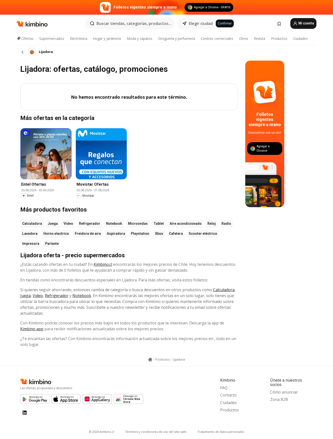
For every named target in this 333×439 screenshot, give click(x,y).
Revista (259, 38)
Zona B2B (279, 399)
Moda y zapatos (139, 38)
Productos (279, 38)
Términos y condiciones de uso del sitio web (155, 432)
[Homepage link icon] (150, 360)
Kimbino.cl (103, 264)
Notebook (114, 223)
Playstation (140, 234)
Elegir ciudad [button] (201, 23)
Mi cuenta (306, 23)
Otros (243, 38)
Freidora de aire (88, 234)
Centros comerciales (217, 38)
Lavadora (30, 234)
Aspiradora (116, 234)
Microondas (138, 223)
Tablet (159, 223)
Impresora (30, 244)
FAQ (223, 387)
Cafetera (176, 234)
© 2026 (101, 432)
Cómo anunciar (284, 392)
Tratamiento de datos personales (220, 432)
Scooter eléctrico (203, 234)
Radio (226, 223)
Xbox (159, 234)
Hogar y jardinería (107, 38)
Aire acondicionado (186, 223)
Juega (53, 223)
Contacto (228, 395)
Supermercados (51, 38)
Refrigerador (89, 223)
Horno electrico (56, 234)
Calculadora (32, 223)
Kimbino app (31, 329)
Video (68, 223)
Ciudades (300, 38)
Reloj (211, 223)
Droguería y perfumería (176, 38)
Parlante (52, 244)
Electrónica (78, 38)
